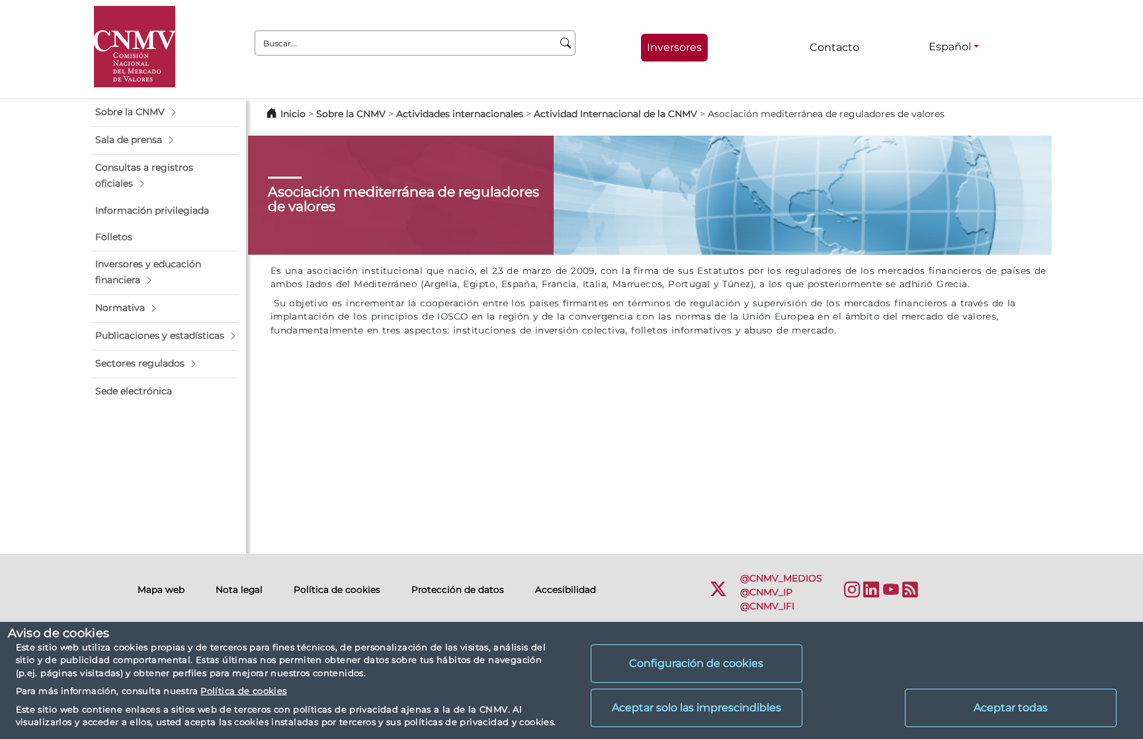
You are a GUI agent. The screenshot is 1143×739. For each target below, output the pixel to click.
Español (950, 46)
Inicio (293, 114)
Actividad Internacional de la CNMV (615, 114)
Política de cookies (243, 690)
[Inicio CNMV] (134, 46)
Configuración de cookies (696, 663)
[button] (164, 112)
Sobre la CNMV (351, 114)
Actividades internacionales (459, 114)
